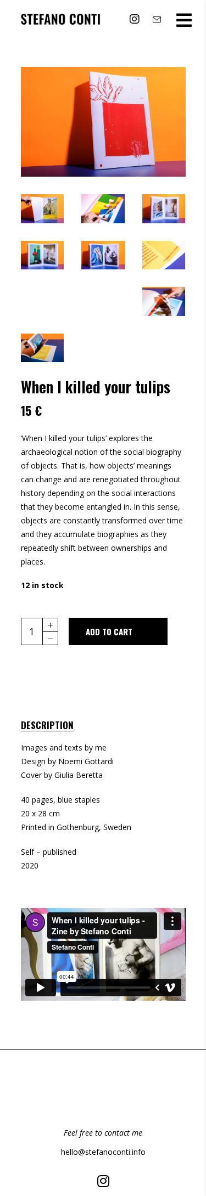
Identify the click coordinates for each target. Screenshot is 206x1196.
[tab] (59, 723)
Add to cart (109, 631)
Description (47, 725)
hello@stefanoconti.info (103, 1152)
